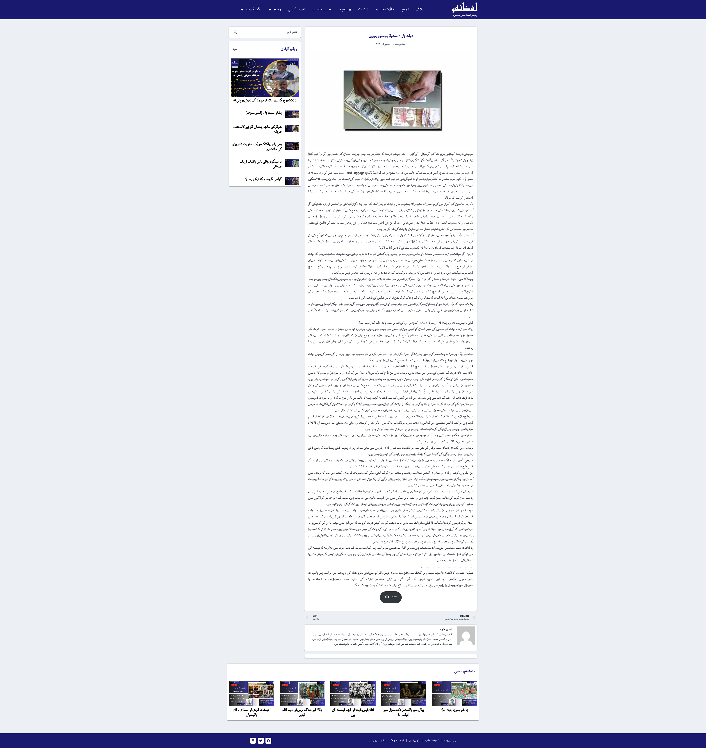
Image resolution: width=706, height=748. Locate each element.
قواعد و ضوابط (397, 741)
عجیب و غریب (322, 9)
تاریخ (405, 9)
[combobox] (268, 32)
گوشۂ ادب (253, 9)
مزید (235, 49)
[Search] (234, 32)
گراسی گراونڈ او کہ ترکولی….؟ (263, 179)
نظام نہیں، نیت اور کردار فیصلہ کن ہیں (353, 712)
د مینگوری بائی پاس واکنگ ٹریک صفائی (261, 164)
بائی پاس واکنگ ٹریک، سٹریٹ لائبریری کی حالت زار (257, 147)
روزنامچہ (345, 9)
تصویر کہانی (296, 9)
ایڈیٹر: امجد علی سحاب (465, 15)
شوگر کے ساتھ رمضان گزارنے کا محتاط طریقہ (257, 129)
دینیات (363, 9)
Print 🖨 (391, 597)
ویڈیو (277, 9)
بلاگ (419, 9)
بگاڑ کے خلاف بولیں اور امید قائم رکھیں (302, 712)
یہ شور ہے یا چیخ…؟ (454, 710)
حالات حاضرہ (384, 9)
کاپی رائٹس (414, 741)
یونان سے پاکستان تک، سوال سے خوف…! (403, 712)
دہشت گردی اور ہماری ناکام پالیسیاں (251, 712)
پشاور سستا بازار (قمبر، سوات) (264, 113)
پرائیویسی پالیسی (377, 741)
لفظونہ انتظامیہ (432, 741)
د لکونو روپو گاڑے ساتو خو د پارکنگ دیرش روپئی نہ (264, 100)
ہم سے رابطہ (450, 741)
